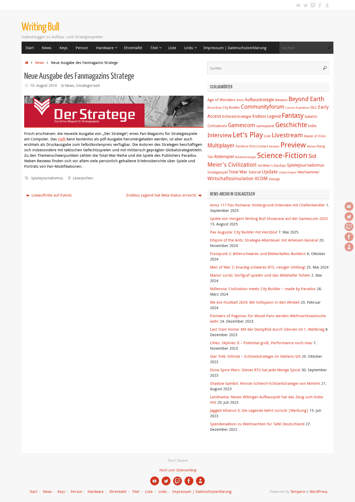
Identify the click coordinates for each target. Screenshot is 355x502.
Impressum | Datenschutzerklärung (201, 491)
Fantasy (293, 115)
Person (76, 491)
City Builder (231, 107)
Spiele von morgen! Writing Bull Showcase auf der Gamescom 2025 (269, 218)
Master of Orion (315, 136)
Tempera (297, 491)
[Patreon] (327, 5)
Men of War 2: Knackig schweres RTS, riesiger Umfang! (257, 267)
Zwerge (274, 179)
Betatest (281, 99)
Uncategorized (88, 85)
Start (33, 491)
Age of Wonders (221, 99)
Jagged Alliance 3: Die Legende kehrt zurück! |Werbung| (259, 410)
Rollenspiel (224, 156)
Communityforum (262, 106)
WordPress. (319, 491)
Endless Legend (266, 116)
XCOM (261, 178)
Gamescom (241, 125)
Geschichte (291, 124)
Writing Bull (40, 27)
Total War (238, 172)
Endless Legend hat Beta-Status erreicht (161, 195)
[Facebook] (320, 5)
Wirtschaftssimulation (230, 178)
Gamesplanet (265, 126)
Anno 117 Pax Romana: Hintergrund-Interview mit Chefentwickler (267, 204)
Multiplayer (220, 145)
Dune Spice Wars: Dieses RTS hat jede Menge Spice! (255, 369)
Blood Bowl (214, 107)
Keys (61, 491)
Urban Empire (288, 172)
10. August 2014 (43, 85)
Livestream (287, 135)
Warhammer (308, 171)
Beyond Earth (306, 99)
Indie (312, 125)
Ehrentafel (118, 491)
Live (267, 135)
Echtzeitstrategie (236, 116)
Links (163, 491)
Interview (219, 135)
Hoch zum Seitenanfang (177, 470)
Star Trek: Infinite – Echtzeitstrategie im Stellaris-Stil (255, 356)
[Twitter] (305, 5)
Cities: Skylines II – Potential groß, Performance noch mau (261, 342)
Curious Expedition (297, 107)
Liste (149, 491)
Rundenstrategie (245, 157)
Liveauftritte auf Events (51, 195)
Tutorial (254, 171)
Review (311, 146)
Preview (293, 144)
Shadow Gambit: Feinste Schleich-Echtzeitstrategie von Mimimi (265, 383)
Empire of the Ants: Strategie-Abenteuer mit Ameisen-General (264, 240)
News (39, 62)
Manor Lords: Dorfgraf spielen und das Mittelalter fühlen (260, 275)
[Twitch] (312, 5)
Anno (240, 100)
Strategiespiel (217, 172)
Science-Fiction (282, 155)
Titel (135, 491)
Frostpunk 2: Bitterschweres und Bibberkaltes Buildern (258, 253)
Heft (61, 138)
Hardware (96, 491)
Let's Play (248, 134)
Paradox (274, 146)
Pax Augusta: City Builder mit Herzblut (243, 231)
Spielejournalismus (47, 178)
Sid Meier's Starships (272, 165)
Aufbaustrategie (259, 99)
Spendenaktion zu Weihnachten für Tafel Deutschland (257, 423)
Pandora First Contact (251, 146)
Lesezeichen (83, 178)
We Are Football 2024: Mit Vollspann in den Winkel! (255, 302)
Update (270, 171)
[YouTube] (298, 5)
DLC (313, 107)
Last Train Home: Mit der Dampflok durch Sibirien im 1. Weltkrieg (267, 329)
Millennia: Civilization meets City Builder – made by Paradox (263, 288)
